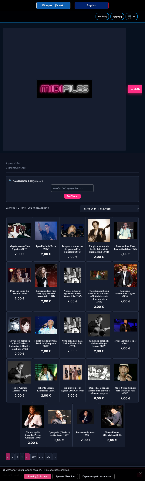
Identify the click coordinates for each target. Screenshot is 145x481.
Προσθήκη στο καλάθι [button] (23, 224)
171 (48, 456)
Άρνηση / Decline (65, 476)
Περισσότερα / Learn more (97, 476)
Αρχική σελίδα (13, 163)
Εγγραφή (117, 16)
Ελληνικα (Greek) (53, 5)
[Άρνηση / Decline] (140, 473)
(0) (131, 17)
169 (34, 456)
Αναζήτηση (72, 196)
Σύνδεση (102, 16)
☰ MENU (135, 88)
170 (41, 456)
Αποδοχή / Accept (38, 476)
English (91, 5)
